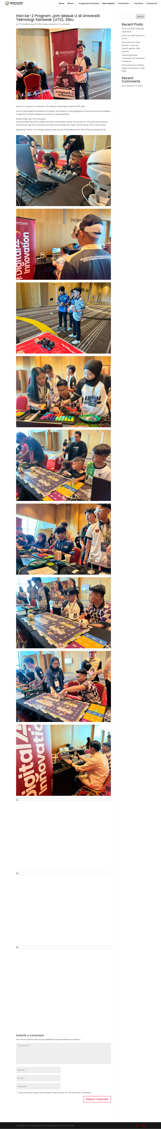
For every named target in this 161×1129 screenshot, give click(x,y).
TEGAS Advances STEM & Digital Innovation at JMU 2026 (133, 68)
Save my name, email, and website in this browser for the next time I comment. (55, 1092)
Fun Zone (138, 4)
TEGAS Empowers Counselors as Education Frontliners (133, 58)
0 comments (64, 24)
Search (140, 16)
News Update (108, 4)
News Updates (50, 24)
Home (61, 4)
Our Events (123, 4)
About (70, 4)
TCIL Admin (24, 24)
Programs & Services (89, 4)
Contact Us (151, 4)
